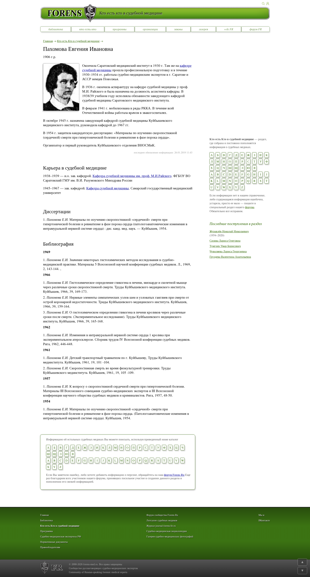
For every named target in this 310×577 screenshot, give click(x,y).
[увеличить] (61, 110)
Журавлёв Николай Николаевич (229, 231)
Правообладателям (50, 547)
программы (119, 29)
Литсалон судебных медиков (161, 520)
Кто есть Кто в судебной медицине (78, 41)
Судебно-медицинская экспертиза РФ (60, 536)
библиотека (55, 29)
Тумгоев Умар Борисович (225, 246)
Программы (46, 531)
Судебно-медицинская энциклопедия (166, 531)
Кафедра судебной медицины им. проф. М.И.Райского (132, 175)
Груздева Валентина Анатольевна (230, 257)
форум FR (256, 29)
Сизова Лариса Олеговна (225, 240)
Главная (48, 41)
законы (178, 29)
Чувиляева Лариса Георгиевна (228, 251)
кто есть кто (87, 29)
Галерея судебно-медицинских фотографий (169, 536)
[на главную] (69, 13)
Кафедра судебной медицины (107, 188)
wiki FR (228, 29)
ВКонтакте (264, 520)
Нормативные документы (54, 542)
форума (249, 207)
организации (150, 29)
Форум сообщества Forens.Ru (162, 515)
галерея (203, 29)
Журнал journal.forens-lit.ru (161, 526)
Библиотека (46, 520)
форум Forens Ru (174, 475)
